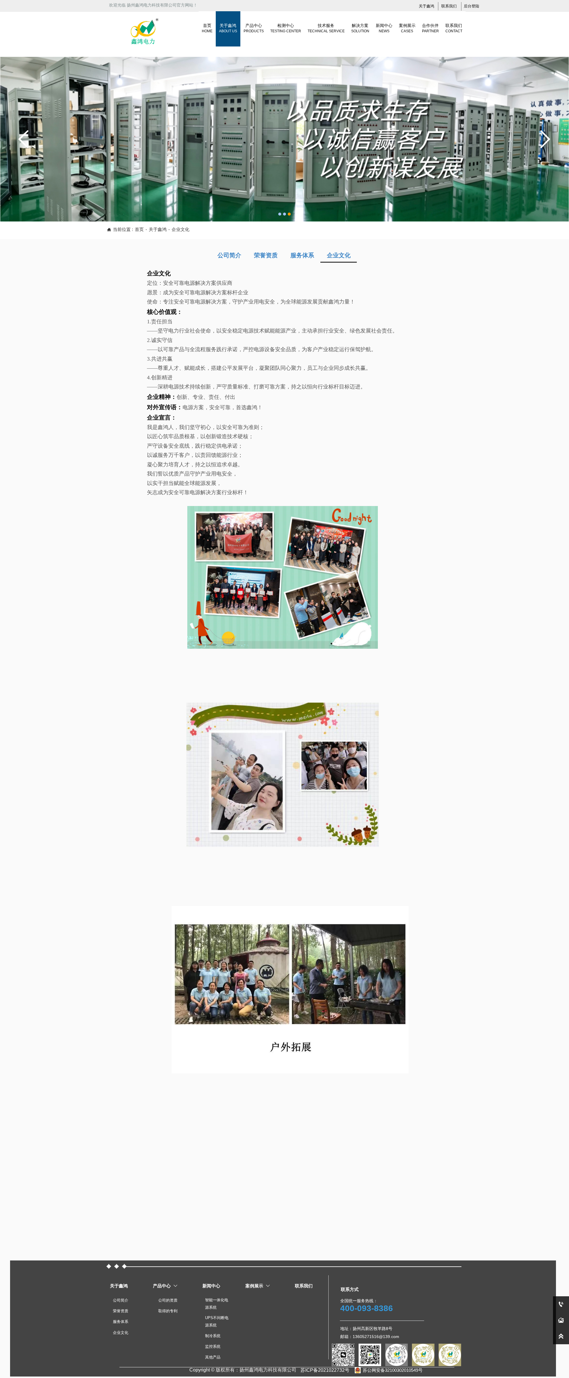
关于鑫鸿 (158, 229)
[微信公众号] (370, 1355)
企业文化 (180, 229)
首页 (139, 229)
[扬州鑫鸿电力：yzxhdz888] (343, 1355)
